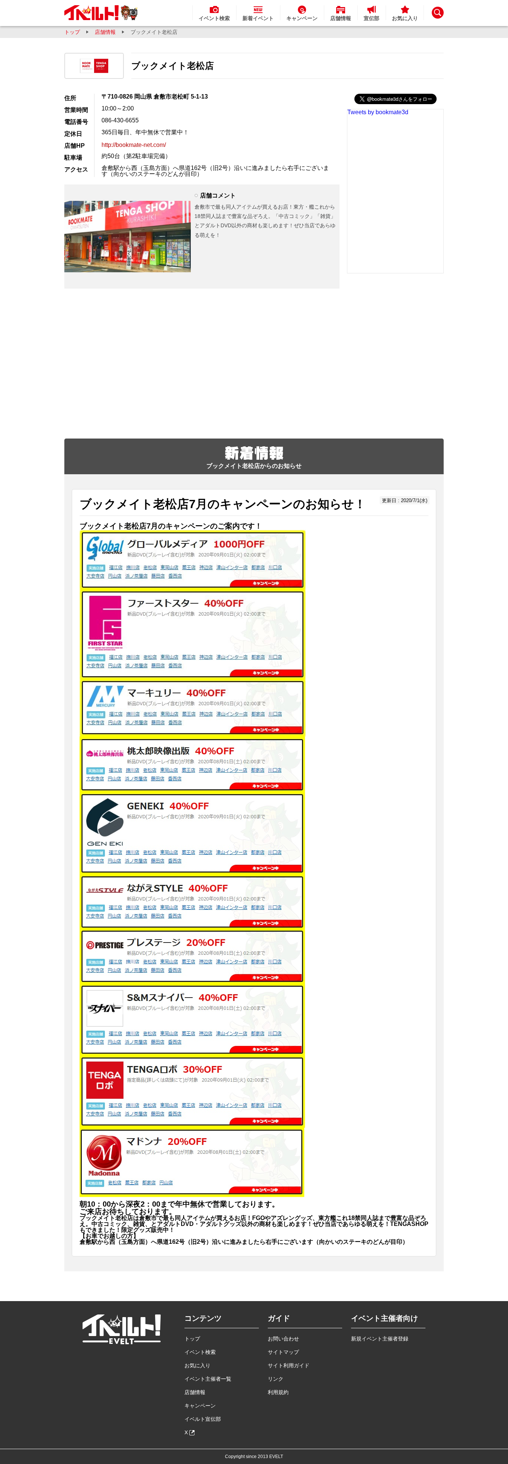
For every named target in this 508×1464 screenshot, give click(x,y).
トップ (72, 32)
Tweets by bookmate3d (377, 112)
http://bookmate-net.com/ (134, 145)
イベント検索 (200, 1352)
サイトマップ (283, 1352)
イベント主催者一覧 (207, 1379)
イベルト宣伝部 (202, 1419)
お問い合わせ (283, 1339)
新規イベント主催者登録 (379, 1339)
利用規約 (278, 1392)
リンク (275, 1379)
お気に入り (197, 1365)
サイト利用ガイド (288, 1365)
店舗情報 (105, 32)
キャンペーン (200, 1406)
